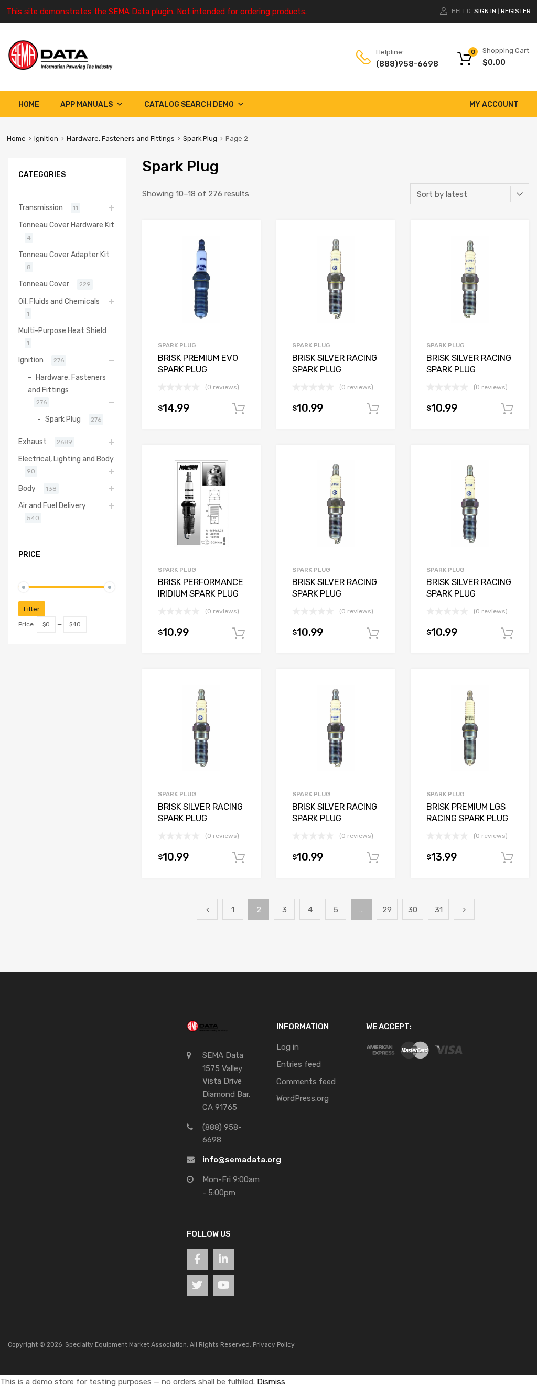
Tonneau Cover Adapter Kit (64, 254)
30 (412, 909)
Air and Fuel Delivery (52, 505)
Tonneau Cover (43, 284)
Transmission (40, 207)
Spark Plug (200, 138)
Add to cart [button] (238, 409)
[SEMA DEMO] (60, 67)
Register (516, 11)
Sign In (485, 11)
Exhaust (32, 441)
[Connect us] (197, 1259)
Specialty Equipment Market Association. (126, 1344)
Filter (32, 609)
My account (494, 104)
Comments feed (306, 1081)
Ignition (46, 138)
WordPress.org (302, 1098)
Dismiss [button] (271, 1381)
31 (439, 909)
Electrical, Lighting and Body (66, 459)
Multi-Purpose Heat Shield (62, 330)
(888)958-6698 (401, 64)
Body (27, 488)
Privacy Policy (274, 1344)
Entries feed (298, 1064)
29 (387, 909)
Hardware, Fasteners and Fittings (121, 138)
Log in (287, 1047)
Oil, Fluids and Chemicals (59, 301)
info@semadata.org (241, 1159)
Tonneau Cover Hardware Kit (66, 225)
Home (28, 104)
